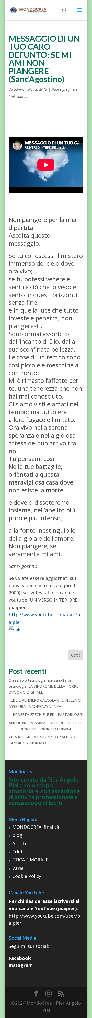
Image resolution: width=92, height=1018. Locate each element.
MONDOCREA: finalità (35, 827)
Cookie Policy (26, 876)
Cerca (75, 655)
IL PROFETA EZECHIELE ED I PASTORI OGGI (46, 714)
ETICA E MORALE (30, 860)
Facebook (20, 958)
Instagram (21, 965)
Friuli (18, 852)
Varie (18, 868)
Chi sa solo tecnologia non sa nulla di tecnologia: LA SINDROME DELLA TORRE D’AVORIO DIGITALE (43, 686)
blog (17, 835)
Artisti (19, 843)
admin (19, 89)
